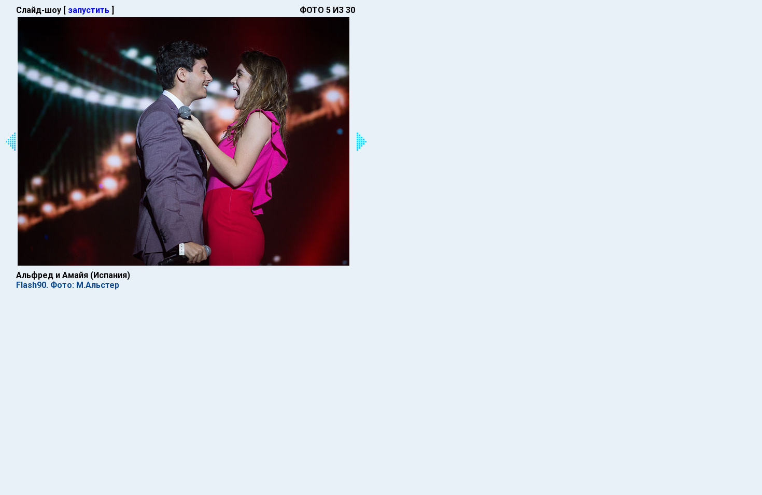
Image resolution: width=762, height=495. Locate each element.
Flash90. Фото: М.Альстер (67, 285)
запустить (88, 10)
